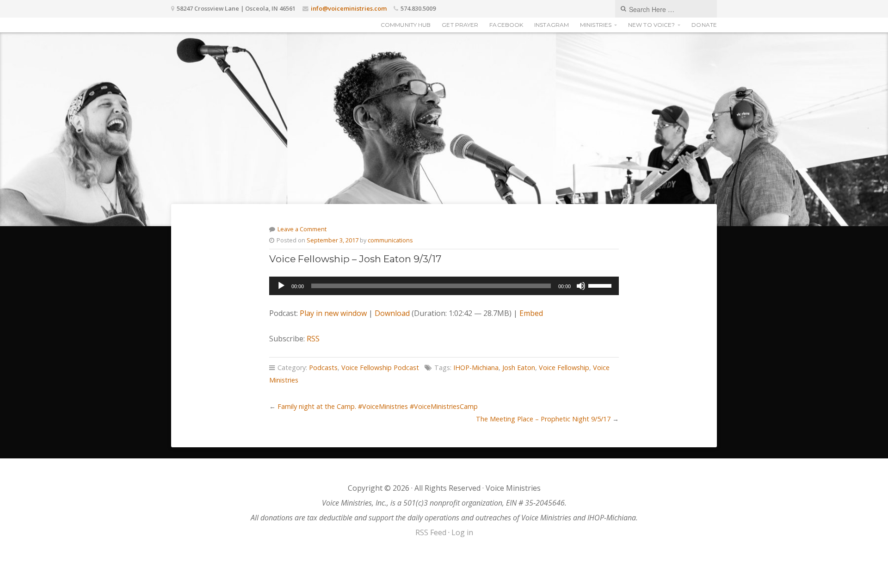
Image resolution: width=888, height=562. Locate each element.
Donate (704, 24)
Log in (462, 532)
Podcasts (323, 367)
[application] (443, 286)
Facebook (506, 24)
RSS (313, 338)
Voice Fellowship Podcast (380, 367)
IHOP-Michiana (476, 367)
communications (390, 240)
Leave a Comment (302, 229)
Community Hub (406, 24)
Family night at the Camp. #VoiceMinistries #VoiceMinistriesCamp (378, 406)
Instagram (551, 24)
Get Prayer (460, 24)
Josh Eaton (518, 367)
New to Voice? (651, 24)
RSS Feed (430, 532)
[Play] (281, 285)
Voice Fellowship (564, 367)
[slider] (601, 285)
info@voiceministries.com (349, 8)
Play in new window (333, 313)
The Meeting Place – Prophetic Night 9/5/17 (543, 418)
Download (392, 313)
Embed (531, 313)
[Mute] (581, 285)
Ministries (595, 24)
